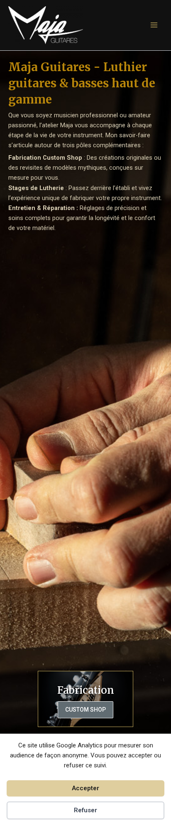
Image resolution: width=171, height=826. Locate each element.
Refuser (85, 810)
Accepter (85, 788)
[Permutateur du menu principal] (154, 25)
